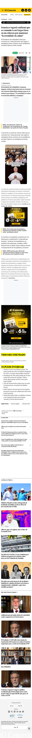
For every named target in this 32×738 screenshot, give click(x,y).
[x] (12, 712)
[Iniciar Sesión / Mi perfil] (29, 10)
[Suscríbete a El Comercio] (25, 10)
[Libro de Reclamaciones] (20, 716)
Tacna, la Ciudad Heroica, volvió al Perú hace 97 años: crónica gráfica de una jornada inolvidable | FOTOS (14, 440)
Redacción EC (6, 83)
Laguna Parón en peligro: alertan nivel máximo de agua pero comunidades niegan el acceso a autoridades (14, 421)
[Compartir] (29, 53)
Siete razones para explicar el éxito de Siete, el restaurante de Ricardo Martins (12, 445)
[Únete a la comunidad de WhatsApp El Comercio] (15, 53)
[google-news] (23, 712)
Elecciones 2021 (26, 403)
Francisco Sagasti (15, 403)
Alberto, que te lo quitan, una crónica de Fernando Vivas (13, 427)
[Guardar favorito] (26, 53)
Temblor (12, 14)
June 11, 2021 (16, 349)
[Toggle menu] (2, 10)
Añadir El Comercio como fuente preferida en (16, 22)
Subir (15, 727)
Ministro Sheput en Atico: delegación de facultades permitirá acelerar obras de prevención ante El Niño (14, 504)
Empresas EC (27, 14)
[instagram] (15, 712)
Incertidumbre (6, 667)
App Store (12, 705)
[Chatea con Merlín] (22, 10)
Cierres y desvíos (19, 14)
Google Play (20, 705)
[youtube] (17, 712)
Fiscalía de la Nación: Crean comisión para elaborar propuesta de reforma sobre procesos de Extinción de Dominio (15, 556)
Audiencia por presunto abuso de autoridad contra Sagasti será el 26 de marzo (15, 616)
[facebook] (9, 712)
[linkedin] (20, 712)
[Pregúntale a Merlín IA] (29, 728)
